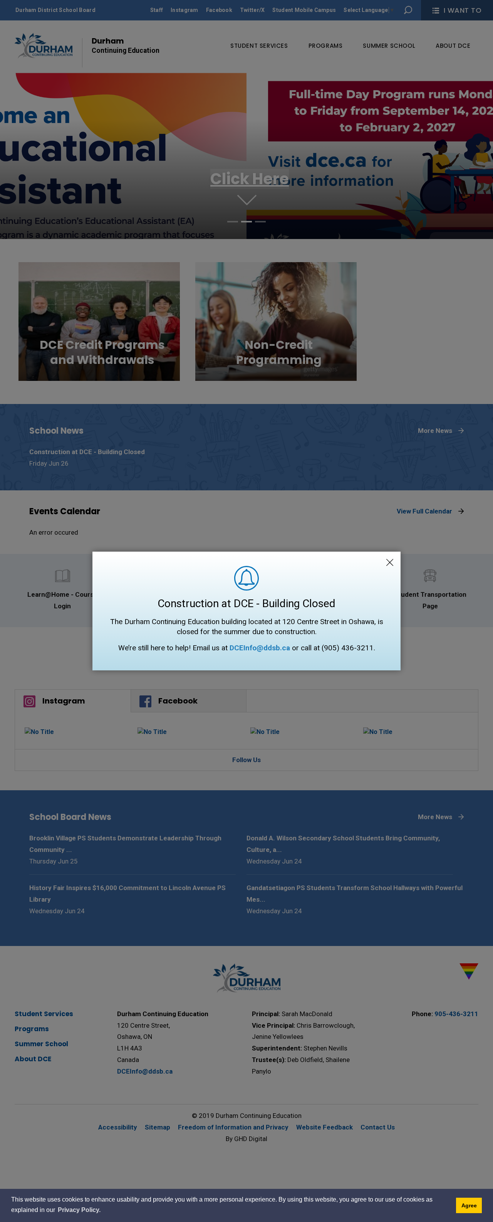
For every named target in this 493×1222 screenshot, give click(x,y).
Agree (469, 1205)
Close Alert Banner (389, 562)
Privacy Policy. (79, 1210)
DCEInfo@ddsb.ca (260, 647)
